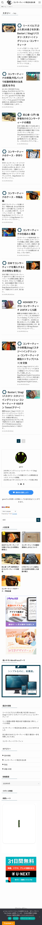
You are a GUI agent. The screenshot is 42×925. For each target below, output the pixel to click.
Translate (14, 513)
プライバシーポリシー (21, 908)
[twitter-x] (18, 484)
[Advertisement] (21, 890)
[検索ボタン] (2, 2)
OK (10, 918)
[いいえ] (39, 917)
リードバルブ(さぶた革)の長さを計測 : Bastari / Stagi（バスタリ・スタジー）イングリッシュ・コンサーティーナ (20, 714)
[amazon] (24, 484)
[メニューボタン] (39, 2)
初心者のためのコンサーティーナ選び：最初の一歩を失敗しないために (20, 735)
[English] (2, 507)
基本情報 (7, 755)
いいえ (16, 918)
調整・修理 (7, 769)
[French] (5, 507)
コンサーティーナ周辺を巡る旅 (24, 2)
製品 (5, 764)
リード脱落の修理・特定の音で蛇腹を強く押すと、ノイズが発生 (20, 722)
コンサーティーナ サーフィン (12, 741)
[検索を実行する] (38, 520)
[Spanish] (9, 507)
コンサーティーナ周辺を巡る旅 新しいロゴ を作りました (20, 729)
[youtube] (21, 484)
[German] (7, 507)
